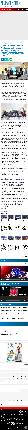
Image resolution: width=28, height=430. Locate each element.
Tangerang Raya (11, 427)
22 (21, 376)
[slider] (13, 279)
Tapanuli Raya (19, 427)
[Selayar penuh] (26, 279)
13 (13, 374)
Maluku (18, 425)
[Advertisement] (14, 25)
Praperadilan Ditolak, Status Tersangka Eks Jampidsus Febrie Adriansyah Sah (12, 319)
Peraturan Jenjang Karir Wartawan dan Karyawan (15, 416)
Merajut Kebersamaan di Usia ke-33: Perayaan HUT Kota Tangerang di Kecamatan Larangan (14, 333)
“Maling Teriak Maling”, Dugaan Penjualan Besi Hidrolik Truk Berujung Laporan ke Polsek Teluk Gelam (14, 314)
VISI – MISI (21, 419)
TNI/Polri (10, 428)
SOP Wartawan (11, 420)
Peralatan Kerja (18, 9)
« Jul (1, 383)
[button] (14, 273)
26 (9, 379)
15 (21, 374)
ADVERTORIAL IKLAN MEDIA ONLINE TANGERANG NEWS (15, 424)
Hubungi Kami (11, 422)
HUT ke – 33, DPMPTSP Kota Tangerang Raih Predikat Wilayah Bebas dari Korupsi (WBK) (14, 330)
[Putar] (1, 279)
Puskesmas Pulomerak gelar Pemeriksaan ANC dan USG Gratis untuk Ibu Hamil (14, 308)
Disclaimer (10, 9)
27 (13, 379)
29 (21, 379)
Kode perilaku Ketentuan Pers (14, 418)
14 (17, 374)
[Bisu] (24, 279)
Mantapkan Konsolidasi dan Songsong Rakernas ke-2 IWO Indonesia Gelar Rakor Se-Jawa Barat (14, 311)
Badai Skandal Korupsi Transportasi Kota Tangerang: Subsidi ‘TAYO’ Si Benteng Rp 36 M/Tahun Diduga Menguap (14, 327)
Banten (5, 41)
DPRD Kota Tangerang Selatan (6, 336)
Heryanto (2, 317)
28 (17, 379)
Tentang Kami (19, 420)
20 (13, 376)
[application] (14, 273)
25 (6, 379)
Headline (13, 425)
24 (2, 379)
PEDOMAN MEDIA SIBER (13, 419)
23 (25, 376)
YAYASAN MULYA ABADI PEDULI (7, 338)
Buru (9, 425)
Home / (2, 41)
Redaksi (3, 9)
